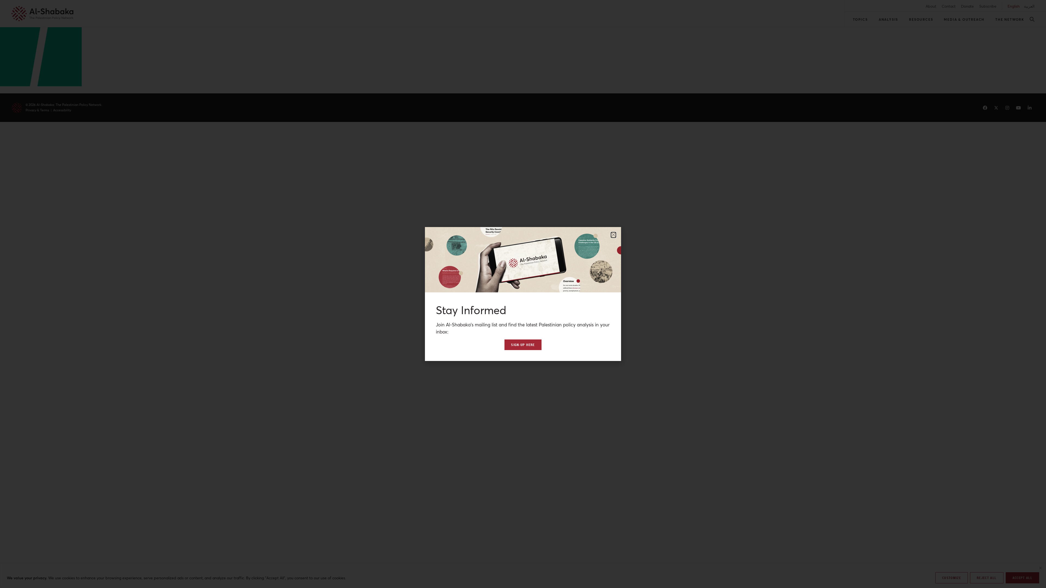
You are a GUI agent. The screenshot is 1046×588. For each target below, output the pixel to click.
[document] (523, 294)
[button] (613, 234)
